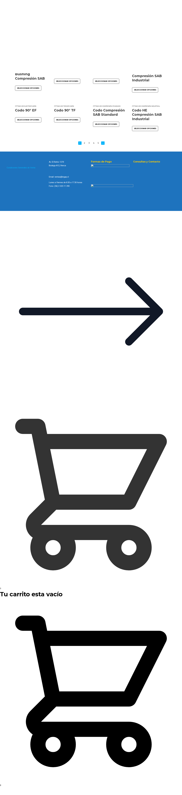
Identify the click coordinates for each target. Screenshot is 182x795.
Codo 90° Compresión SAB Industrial (147, 76)
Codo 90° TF (65, 110)
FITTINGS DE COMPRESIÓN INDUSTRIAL (146, 106)
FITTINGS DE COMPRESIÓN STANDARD (106, 106)
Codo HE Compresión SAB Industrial (147, 114)
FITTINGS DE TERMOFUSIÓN (64, 106)
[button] (91, 402)
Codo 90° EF (26, 110)
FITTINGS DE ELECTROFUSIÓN (25, 106)
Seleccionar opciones (28, 88)
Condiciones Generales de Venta (21, 167)
